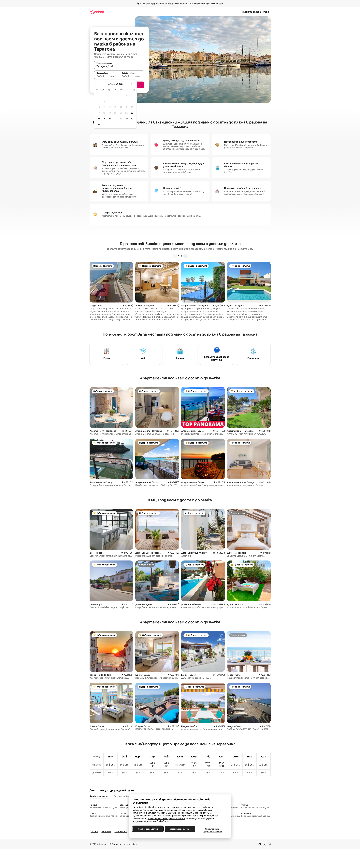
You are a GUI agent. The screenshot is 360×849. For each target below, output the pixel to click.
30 (132, 118)
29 (126, 118)
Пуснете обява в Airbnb (255, 11)
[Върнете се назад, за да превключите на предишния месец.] (99, 84)
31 (99, 124)
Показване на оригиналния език (207, 3)
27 (115, 118)
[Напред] (185, 256)
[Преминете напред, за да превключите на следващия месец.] (132, 84)
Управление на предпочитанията (212, 830)
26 (110, 118)
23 (132, 113)
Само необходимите (180, 829)
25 (104, 118)
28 (121, 118)
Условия (133, 844)
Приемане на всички (148, 829)
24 (99, 118)
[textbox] (106, 76)
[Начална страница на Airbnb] (97, 11)
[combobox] (119, 66)
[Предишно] (175, 256)
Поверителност (117, 844)
